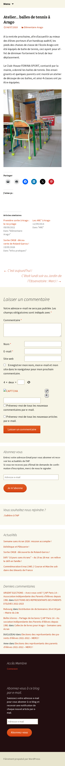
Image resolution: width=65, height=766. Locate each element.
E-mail (8, 351)
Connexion (12, 668)
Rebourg (7, 609)
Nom (7, 344)
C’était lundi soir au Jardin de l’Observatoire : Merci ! (41, 278)
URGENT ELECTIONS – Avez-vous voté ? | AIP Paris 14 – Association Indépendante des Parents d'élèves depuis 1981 (32, 596)
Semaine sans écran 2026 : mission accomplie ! (27, 541)
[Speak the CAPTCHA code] (47, 396)
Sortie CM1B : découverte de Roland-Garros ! (26, 552)
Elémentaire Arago (33, 27)
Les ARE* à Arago (41, 220)
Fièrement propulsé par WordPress (21, 758)
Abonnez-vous (19, 732)
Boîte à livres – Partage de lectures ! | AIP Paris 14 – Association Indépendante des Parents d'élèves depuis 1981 (31, 621)
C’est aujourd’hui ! (17, 270)
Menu (6, 4)
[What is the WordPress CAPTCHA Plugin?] (10, 391)
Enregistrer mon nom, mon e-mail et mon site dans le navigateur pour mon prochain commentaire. (30, 369)
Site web (8, 358)
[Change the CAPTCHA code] (47, 391)
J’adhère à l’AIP (11, 515)
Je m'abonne (15, 488)
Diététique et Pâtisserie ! (16, 546)
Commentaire (12, 320)
